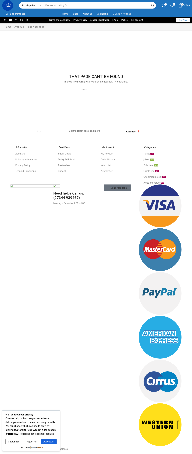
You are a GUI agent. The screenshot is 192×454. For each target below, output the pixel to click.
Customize (14, 441)
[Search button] (153, 5)
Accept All (48, 441)
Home (65, 13)
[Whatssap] (21, 20)
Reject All (31, 441)
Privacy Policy (80, 20)
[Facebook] (5, 20)
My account (137, 20)
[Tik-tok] (27, 20)
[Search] (110, 89)
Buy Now (183, 20)
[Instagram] (16, 20)
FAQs (115, 20)
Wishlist (124, 20)
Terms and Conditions (59, 20)
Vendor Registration (100, 20)
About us (87, 13)
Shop (75, 13)
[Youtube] (10, 20)
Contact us (102, 13)
